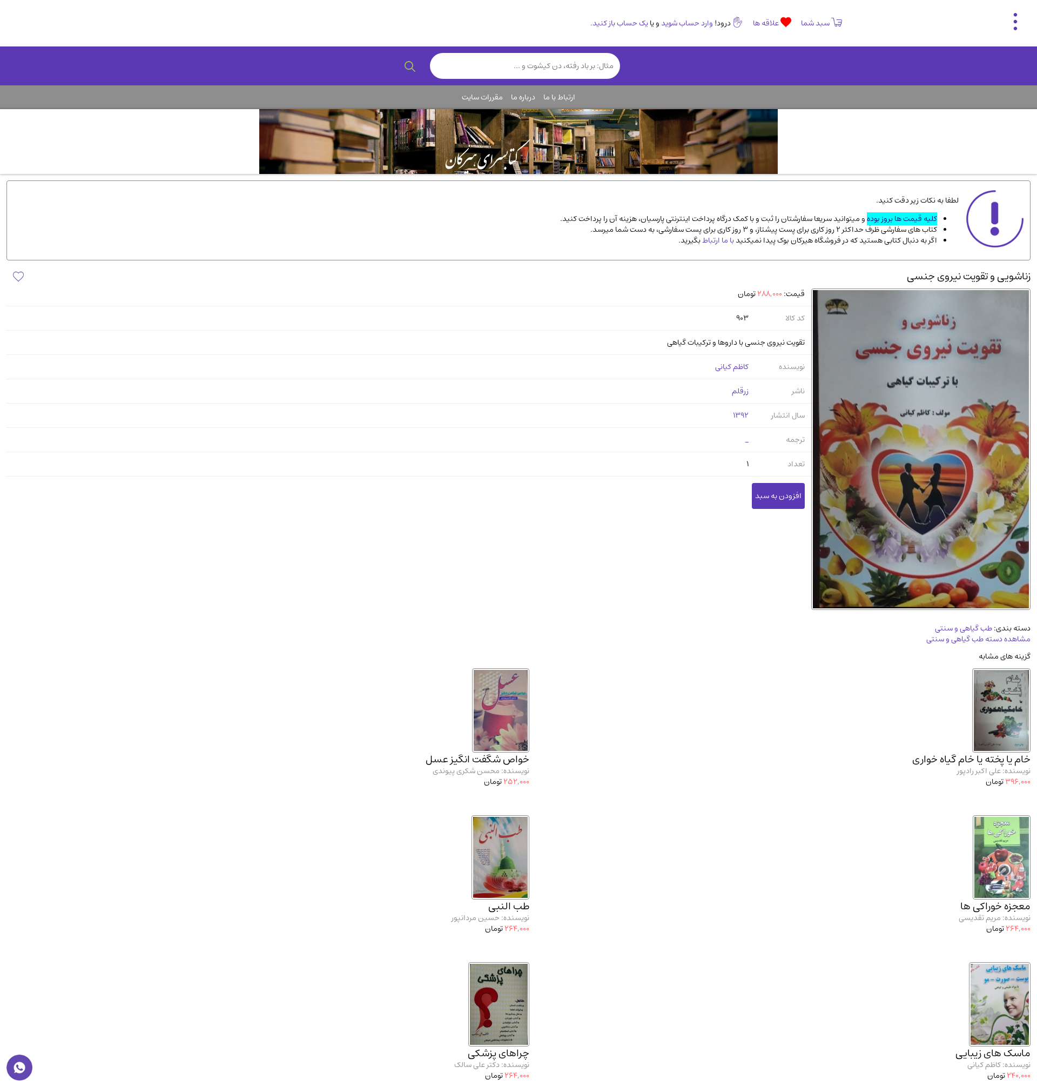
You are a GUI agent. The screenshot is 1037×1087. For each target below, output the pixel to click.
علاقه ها (766, 23)
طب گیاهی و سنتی (963, 628)
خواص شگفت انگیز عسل (477, 759)
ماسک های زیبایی (993, 1053)
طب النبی (508, 906)
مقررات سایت (482, 97)
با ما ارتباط (717, 240)
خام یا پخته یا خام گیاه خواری (971, 759)
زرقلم (740, 391)
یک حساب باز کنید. (619, 23)
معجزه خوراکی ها (995, 906)
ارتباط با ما (559, 97)
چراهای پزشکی (498, 1053)
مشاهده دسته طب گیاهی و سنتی (978, 639)
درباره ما (523, 97)
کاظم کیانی (732, 366)
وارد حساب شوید (687, 23)
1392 (741, 415)
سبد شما (815, 23)
